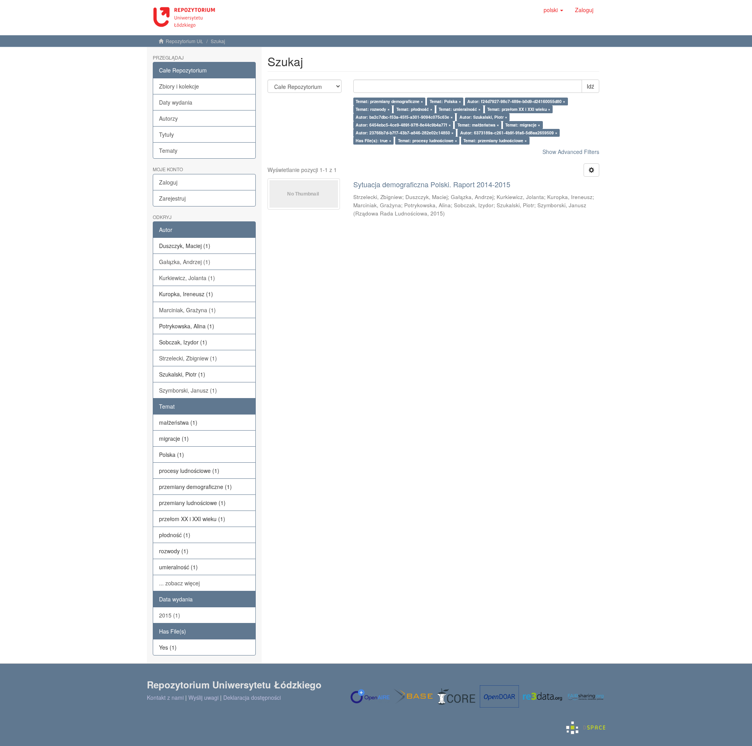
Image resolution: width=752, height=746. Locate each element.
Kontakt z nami (165, 697)
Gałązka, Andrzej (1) (184, 262)
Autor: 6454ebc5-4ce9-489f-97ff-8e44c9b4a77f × (403, 125)
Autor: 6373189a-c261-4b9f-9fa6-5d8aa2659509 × (508, 133)
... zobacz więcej (179, 583)
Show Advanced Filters (570, 152)
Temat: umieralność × (460, 109)
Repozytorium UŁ (184, 41)
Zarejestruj (172, 198)
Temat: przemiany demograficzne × (389, 101)
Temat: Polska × (445, 101)
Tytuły (166, 134)
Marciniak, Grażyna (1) (187, 310)
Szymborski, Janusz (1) (188, 390)
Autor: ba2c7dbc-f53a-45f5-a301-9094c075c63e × (404, 117)
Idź (590, 86)
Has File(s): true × (373, 140)
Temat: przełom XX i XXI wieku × (518, 109)
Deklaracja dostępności (252, 697)
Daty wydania (175, 102)
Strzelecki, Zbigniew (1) (188, 358)
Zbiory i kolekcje (179, 86)
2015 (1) (169, 615)
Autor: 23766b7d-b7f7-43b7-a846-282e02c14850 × (405, 133)
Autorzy (168, 118)
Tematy (168, 150)
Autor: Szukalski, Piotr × (483, 117)
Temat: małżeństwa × (478, 125)
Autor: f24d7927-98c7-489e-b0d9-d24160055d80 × (516, 101)
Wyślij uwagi (203, 697)
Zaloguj (168, 182)
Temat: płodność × (414, 109)
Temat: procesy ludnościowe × (427, 140)
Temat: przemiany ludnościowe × (495, 140)
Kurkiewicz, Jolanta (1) (187, 278)
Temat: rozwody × (373, 109)
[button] (553, 10)
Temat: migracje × (522, 125)
